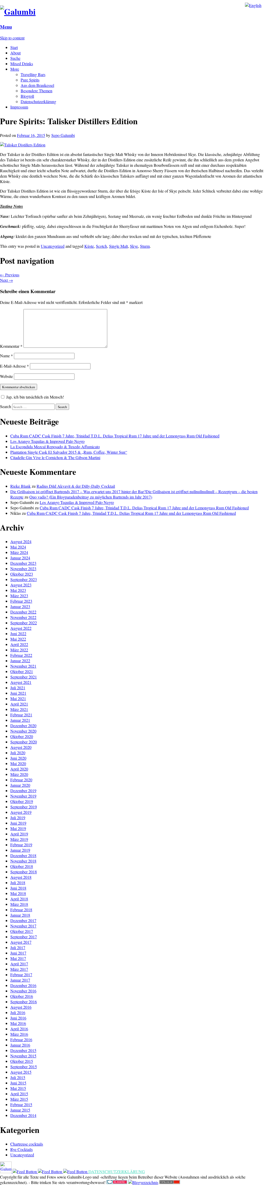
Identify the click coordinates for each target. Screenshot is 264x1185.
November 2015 (23, 1055)
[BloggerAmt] (143, 1182)
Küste (89, 246)
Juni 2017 (18, 953)
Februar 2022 (21, 655)
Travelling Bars (33, 74)
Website (6, 376)
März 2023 (19, 595)
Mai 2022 (18, 639)
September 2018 (23, 871)
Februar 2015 (21, 1104)
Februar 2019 (21, 844)
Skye (134, 246)
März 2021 (19, 709)
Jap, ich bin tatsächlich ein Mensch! (34, 397)
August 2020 (20, 747)
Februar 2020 (21, 779)
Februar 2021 (21, 714)
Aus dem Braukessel (37, 85)
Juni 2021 (18, 693)
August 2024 (20, 541)
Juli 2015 (17, 1077)
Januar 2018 (20, 915)
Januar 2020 (20, 785)
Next (6, 280)
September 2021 (23, 676)
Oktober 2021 (21, 671)
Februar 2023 (21, 601)
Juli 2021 (17, 687)
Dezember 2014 (23, 1115)
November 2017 (23, 926)
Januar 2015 (20, 1110)
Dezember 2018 (23, 855)
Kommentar (11, 346)
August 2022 (20, 628)
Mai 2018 (18, 893)
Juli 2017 (17, 947)
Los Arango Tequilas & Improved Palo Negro (47, 441)
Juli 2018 (17, 882)
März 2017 (19, 969)
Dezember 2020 (23, 725)
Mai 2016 (18, 1023)
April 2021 (19, 704)
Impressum (19, 107)
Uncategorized (52, 246)
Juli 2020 (17, 752)
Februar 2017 (21, 974)
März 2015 (19, 1099)
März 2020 (19, 774)
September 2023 (23, 579)
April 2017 (19, 963)
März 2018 (19, 904)
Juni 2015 (18, 1082)
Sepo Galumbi (63, 135)
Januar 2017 (20, 980)
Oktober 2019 (21, 801)
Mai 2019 (18, 828)
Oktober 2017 (21, 931)
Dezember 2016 (23, 985)
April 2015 (19, 1093)
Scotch (101, 246)
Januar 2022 (20, 660)
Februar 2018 (21, 909)
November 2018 (23, 861)
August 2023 (20, 584)
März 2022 (19, 649)
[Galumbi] (18, 11)
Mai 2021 (18, 698)
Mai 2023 (18, 590)
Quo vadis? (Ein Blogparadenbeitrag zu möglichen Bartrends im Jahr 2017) (90, 497)
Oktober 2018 (21, 866)
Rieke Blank (20, 486)
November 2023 (23, 568)
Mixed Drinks (21, 63)
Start (14, 47)
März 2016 (19, 1034)
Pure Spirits (30, 79)
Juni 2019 (18, 823)
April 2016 (19, 1028)
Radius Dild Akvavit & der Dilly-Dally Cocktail (76, 486)
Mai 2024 (18, 547)
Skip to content (12, 37)
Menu (6, 26)
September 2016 (23, 1001)
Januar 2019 (20, 850)
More (14, 69)
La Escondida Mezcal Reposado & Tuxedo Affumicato (55, 446)
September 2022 (23, 622)
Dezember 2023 (23, 563)
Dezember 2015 (23, 1050)
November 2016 (23, 990)
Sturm (145, 246)
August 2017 (20, 942)
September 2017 (23, 936)
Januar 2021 (20, 720)
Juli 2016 (17, 1012)
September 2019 (23, 806)
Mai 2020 (18, 763)
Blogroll (27, 96)
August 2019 (20, 812)
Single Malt (118, 246)
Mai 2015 (18, 1088)
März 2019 (19, 839)
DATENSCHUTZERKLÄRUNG (116, 1171)
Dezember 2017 (23, 920)
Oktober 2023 (21, 574)
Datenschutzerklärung (38, 101)
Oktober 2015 (21, 1061)
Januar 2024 (20, 557)
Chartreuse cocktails (26, 1144)
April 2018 (19, 898)
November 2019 (23, 796)
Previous (9, 274)
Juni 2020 (18, 758)
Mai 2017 (18, 958)
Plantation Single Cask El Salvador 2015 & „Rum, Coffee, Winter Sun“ (68, 452)
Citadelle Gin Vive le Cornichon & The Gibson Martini (55, 457)
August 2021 (20, 682)
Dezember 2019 (23, 790)
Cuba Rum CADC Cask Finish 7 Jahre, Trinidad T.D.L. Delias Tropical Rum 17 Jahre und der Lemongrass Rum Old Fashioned (114, 435)
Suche (15, 58)
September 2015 (23, 1066)
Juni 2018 (18, 888)
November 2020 (23, 731)
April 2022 (19, 644)
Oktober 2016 (21, 996)
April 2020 (19, 769)
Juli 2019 (17, 817)
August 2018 (20, 877)
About (15, 52)
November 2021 (23, 666)
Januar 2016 (20, 1045)
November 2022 (23, 617)
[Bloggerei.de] (116, 1182)
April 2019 (19, 833)
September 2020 (23, 741)
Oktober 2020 (21, 736)
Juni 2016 (18, 1018)
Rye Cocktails (21, 1149)
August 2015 (20, 1072)
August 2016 (20, 1007)
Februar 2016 (21, 1039)
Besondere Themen (36, 90)
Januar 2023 (20, 606)
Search (5, 406)
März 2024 (19, 552)
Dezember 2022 (23, 612)
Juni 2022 (18, 633)
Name (6, 355)
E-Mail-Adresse (14, 366)
